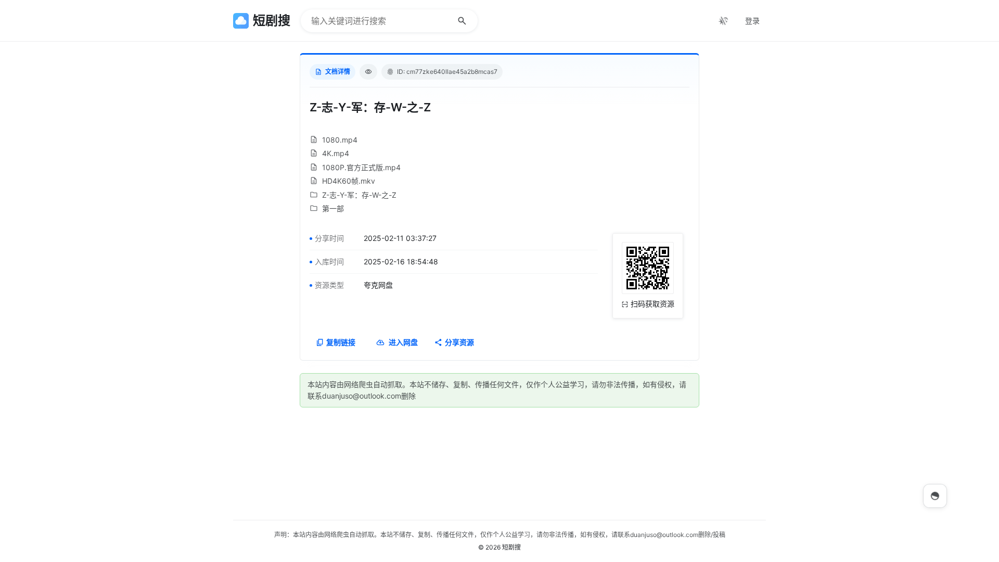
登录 (752, 20)
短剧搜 (511, 547)
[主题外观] (723, 20)
